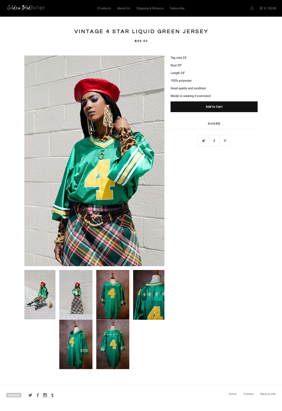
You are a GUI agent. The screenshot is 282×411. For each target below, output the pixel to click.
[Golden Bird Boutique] (26, 8)
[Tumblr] (52, 395)
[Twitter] (30, 395)
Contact (248, 394)
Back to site (268, 394)
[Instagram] (45, 395)
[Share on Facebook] (214, 140)
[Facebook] (37, 395)
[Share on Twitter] (203, 140)
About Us (123, 8)
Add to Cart (214, 106)
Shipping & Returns (150, 8)
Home (233, 394)
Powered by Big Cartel (13, 395)
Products (104, 8)
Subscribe (177, 8)
